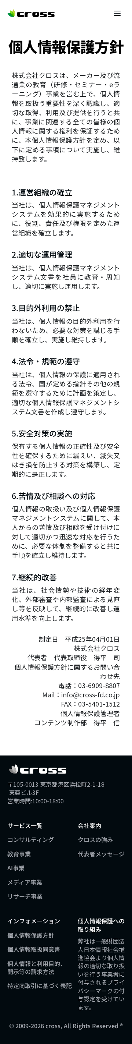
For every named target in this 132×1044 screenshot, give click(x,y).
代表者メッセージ (101, 853)
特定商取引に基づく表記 (39, 985)
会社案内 (89, 825)
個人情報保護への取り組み (101, 924)
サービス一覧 (25, 825)
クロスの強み (95, 839)
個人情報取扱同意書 (33, 949)
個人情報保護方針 (30, 935)
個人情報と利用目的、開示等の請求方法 (36, 967)
